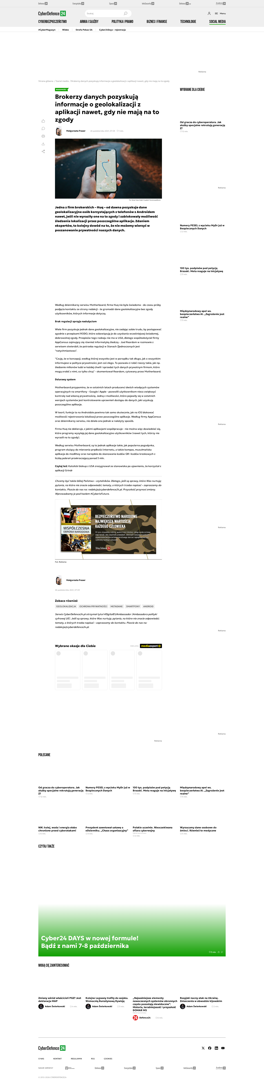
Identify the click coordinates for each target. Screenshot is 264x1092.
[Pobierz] (43, 144)
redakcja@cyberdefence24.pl (72, 627)
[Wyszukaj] (125, 13)
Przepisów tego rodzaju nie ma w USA (101, 337)
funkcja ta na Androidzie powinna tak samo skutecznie (97, 412)
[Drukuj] (43, 136)
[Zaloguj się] (209, 13)
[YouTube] (223, 1048)
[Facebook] (210, 1048)
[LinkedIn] (216, 1048)
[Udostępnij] (43, 151)
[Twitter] (203, 1048)
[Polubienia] (43, 121)
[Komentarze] (43, 128)
